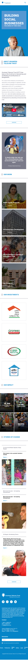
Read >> (5, 457)
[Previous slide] (4, 151)
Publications (7, 647)
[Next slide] (24, 151)
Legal (21, 647)
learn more (14, 122)
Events (1, 647)
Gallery (17, 647)
